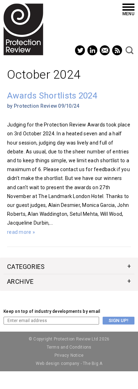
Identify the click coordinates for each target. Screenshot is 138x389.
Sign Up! (118, 320)
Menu (128, 13)
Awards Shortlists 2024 (52, 96)
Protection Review (23, 29)
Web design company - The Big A (69, 363)
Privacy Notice (69, 355)
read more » (21, 232)
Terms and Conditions (69, 347)
